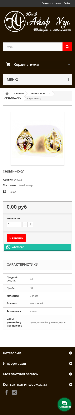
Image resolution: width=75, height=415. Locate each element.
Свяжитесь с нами (51, 3)
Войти (67, 3)
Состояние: (10, 185)
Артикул (8, 179)
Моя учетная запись (20, 374)
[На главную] (7, 93)
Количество (14, 218)
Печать (13, 191)
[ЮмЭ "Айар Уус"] (37, 21)
